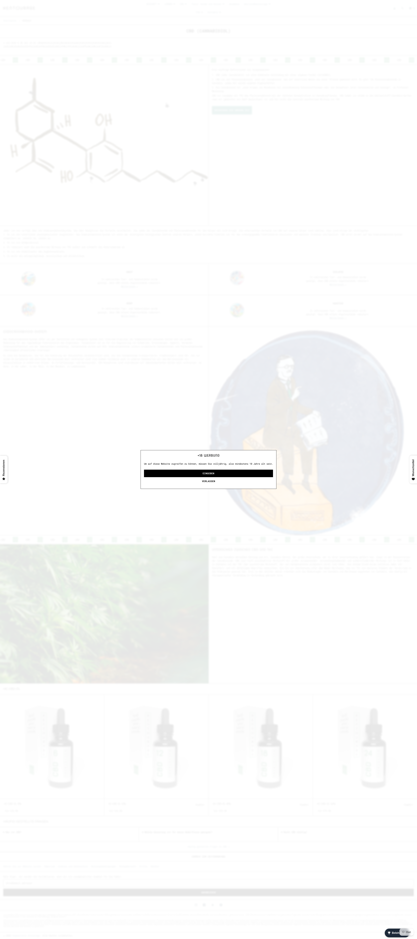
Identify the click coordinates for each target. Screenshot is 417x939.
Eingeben (208, 473)
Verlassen (208, 481)
